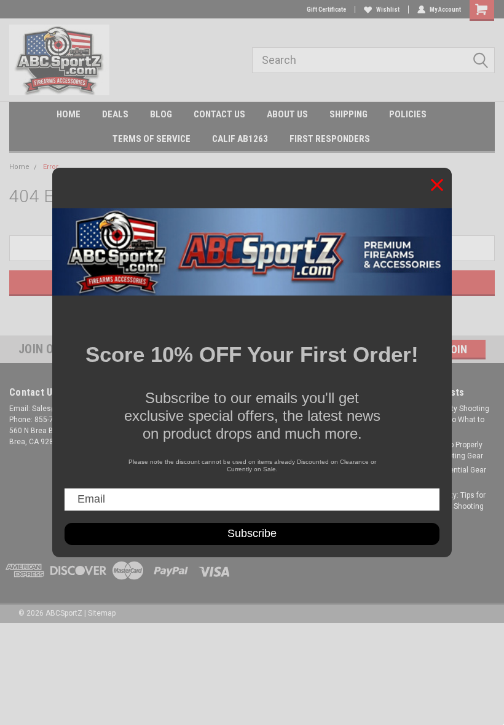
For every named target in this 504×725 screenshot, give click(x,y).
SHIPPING (348, 114)
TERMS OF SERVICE (151, 138)
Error (50, 167)
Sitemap (102, 613)
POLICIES (408, 114)
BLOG (161, 114)
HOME (69, 114)
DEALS (115, 114)
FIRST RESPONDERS (329, 138)
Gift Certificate (326, 9)
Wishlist (388, 9)
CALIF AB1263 (240, 138)
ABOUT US (287, 114)
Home (19, 167)
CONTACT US (219, 114)
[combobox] (373, 60)
